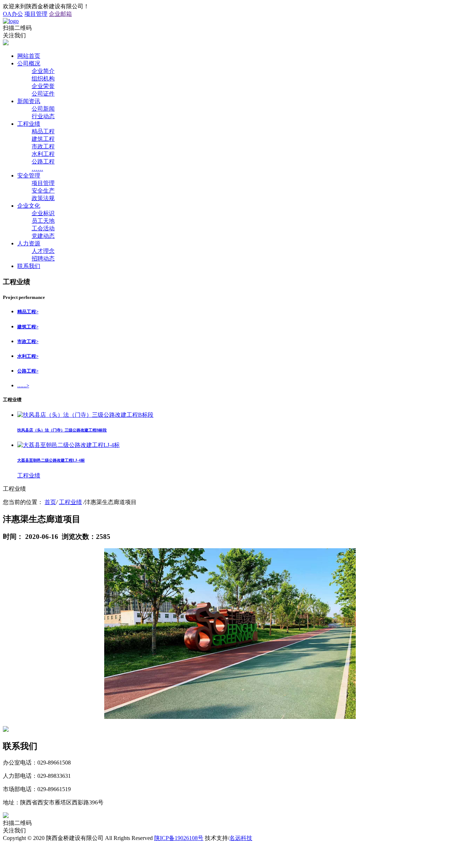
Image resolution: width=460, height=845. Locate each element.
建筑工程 (43, 139)
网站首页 (28, 56)
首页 (50, 502)
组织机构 (43, 78)
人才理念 (43, 251)
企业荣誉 (43, 86)
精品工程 (43, 131)
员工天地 (43, 221)
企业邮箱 (60, 14)
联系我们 (28, 266)
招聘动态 (43, 258)
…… (37, 169)
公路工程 (43, 161)
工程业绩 (28, 124)
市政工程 (43, 146)
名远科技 (240, 838)
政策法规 (43, 198)
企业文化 (28, 206)
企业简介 (43, 71)
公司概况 (28, 63)
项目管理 (35, 14)
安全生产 (43, 191)
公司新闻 (43, 109)
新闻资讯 (28, 101)
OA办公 (13, 14)
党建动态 (43, 236)
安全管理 (28, 175)
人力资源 (28, 243)
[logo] (11, 21)
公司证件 (43, 94)
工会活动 (43, 228)
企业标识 (43, 213)
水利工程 (43, 154)
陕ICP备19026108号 (178, 838)
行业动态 (43, 116)
